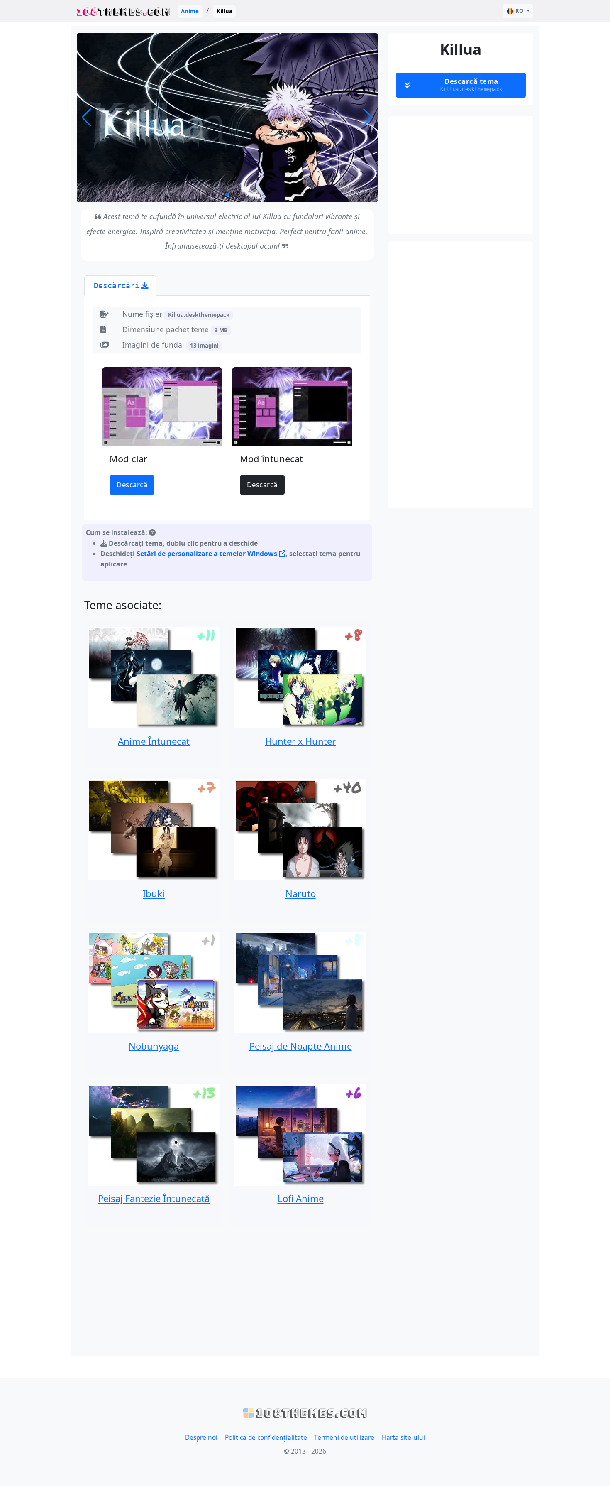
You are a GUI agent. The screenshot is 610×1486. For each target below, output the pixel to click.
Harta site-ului (403, 1437)
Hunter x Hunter (300, 741)
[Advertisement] (227, 1291)
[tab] (120, 285)
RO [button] (519, 11)
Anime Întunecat (154, 741)
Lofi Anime (301, 1198)
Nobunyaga (154, 1046)
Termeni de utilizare (344, 1437)
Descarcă (132, 484)
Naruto (300, 893)
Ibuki (154, 893)
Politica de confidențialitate (266, 1437)
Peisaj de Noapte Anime (300, 1046)
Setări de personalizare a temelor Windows (208, 553)
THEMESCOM (123, 11)
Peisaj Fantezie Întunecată (154, 1198)
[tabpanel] (227, 440)
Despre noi (201, 1437)
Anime (190, 11)
